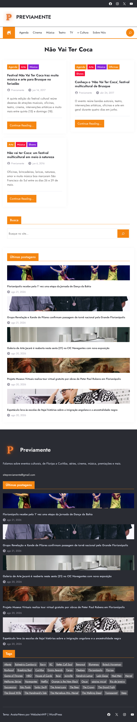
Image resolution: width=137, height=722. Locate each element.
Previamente (33, 17)
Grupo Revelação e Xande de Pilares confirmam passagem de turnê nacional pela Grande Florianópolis (66, 317)
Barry (43, 664)
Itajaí (58, 676)
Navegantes (31, 681)
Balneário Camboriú (25, 664)
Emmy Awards (55, 670)
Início (9, 32)
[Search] (123, 233)
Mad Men (116, 676)
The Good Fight (106, 687)
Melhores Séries (12, 681)
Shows (79, 73)
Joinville (69, 676)
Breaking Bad (24, 670)
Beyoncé (80, 664)
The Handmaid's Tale (36, 693)
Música (33, 67)
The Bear (74, 687)
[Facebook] (110, 4)
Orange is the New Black (65, 681)
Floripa (110, 670)
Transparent (111, 693)
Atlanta (7, 664)
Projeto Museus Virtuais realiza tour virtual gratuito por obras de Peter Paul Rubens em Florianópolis (64, 379)
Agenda (13, 67)
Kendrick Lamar (84, 676)
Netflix (44, 681)
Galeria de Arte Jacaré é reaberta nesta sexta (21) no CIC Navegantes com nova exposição (58, 348)
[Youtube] (131, 4)
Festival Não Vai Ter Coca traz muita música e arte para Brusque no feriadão (33, 79)
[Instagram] (117, 4)
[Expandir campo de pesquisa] (130, 33)
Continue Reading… (23, 124)
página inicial (99, 681)
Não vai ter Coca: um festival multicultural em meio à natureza (30, 155)
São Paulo (25, 687)
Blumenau (94, 664)
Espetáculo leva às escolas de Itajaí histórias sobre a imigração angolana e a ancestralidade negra (62, 410)
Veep (123, 693)
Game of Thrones (13, 676)
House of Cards (43, 676)
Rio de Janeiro (117, 681)
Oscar (85, 681)
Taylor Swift (40, 687)
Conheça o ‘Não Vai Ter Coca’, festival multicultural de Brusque (102, 84)
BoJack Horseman (112, 664)
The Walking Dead (92, 693)
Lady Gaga (102, 676)
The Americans (58, 687)
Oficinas (113, 67)
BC (51, 664)
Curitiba (39, 670)
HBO (29, 676)
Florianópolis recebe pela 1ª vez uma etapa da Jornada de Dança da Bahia (49, 286)
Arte (23, 67)
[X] (124, 4)
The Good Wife (12, 693)
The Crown (88, 687)
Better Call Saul (64, 664)
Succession (10, 687)
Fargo (69, 670)
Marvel (128, 676)
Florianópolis (95, 670)
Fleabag (80, 670)
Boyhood (9, 670)
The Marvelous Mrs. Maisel (64, 693)
